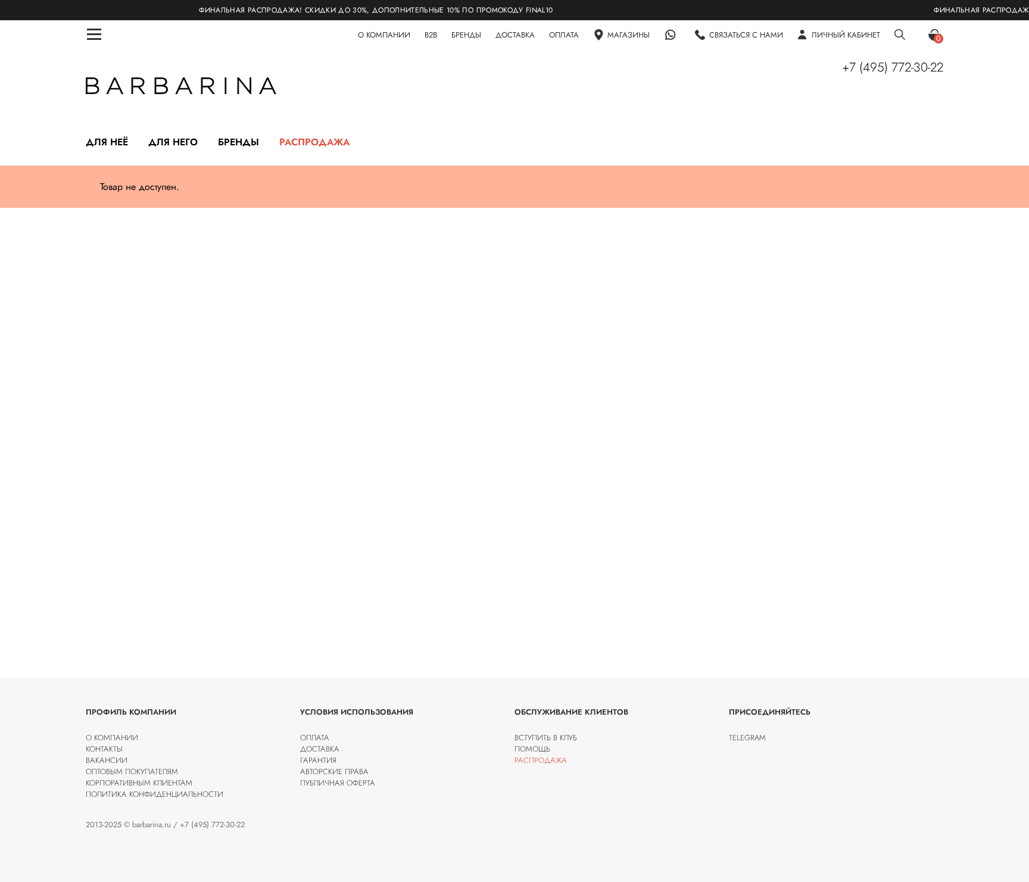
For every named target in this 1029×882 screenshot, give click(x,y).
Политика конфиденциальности (154, 794)
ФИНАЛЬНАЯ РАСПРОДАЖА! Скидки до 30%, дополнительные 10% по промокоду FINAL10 (355, 10)
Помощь (532, 749)
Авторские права (334, 771)
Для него (173, 142)
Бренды (238, 142)
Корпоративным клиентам (139, 782)
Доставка (319, 749)
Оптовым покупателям (132, 771)
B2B (431, 34)
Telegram (747, 737)
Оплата (314, 737)
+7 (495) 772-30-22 (892, 67)
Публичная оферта (337, 782)
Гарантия (318, 760)
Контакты (104, 749)
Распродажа (314, 142)
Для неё (107, 142)
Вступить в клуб (545, 737)
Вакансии (106, 760)
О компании (112, 737)
